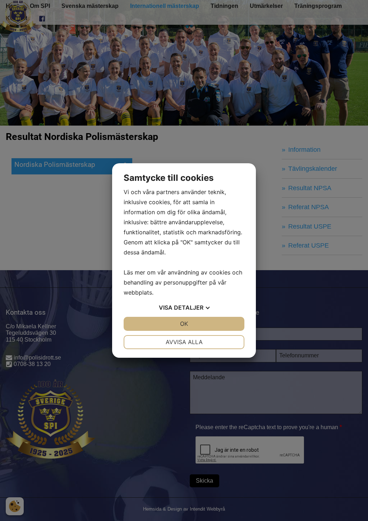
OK (184, 323)
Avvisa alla (184, 342)
